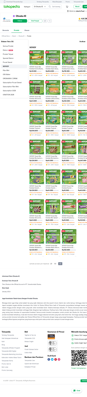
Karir (3, 341)
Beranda (6, 30)
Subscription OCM (9, 91)
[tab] (5, 30)
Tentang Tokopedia (43, 2)
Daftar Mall (28, 352)
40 (55, 264)
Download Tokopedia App (14, 2)
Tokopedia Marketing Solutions (12, 354)
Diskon (8, 50)
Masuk (77, 6)
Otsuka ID (21, 36)
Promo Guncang (7, 370)
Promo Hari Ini (6, 364)
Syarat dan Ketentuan (32, 364)
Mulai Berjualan (57, 2)
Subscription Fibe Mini (11, 86)
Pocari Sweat (7, 62)
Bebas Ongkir (29, 341)
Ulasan (26, 30)
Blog (3, 345)
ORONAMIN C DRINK (10, 78)
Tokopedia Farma (7, 361)
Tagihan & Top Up (30, 335)
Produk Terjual (8, 54)
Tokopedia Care (79, 2)
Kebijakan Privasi (30, 367)
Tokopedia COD (30, 338)
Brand (14, 36)
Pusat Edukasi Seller (31, 349)
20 (51, 264)
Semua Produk (8, 46)
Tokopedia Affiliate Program (11, 348)
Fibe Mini (6, 70)
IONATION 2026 (8, 95)
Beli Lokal (5, 367)
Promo (68, 2)
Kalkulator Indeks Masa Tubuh (11, 357)
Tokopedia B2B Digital (9, 351)
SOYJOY (6, 66)
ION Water (6, 74)
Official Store (6, 36)
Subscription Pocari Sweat (12, 82)
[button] (77, 11)
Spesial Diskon (8, 58)
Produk (16, 30)
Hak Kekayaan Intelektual (10, 338)
